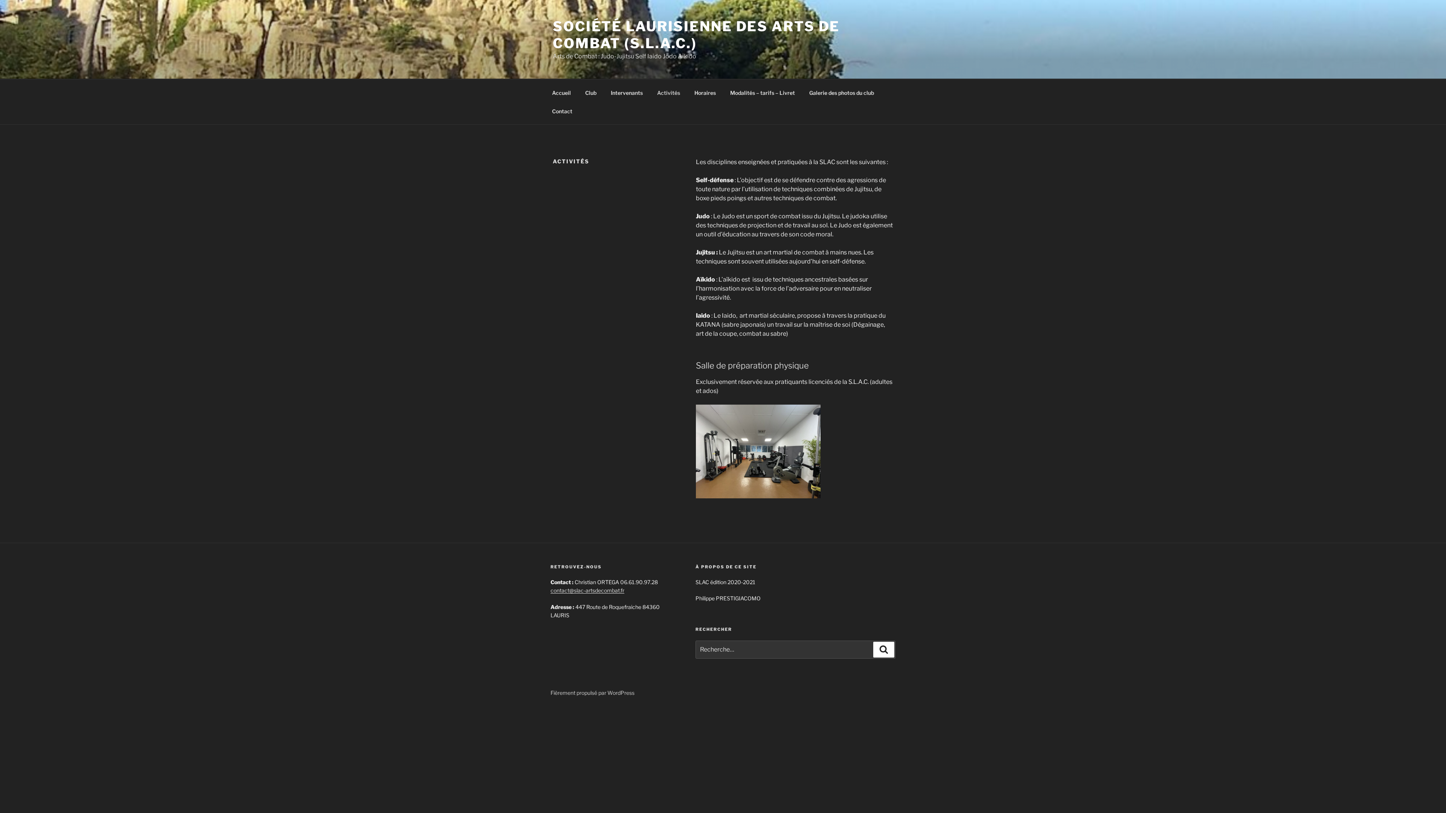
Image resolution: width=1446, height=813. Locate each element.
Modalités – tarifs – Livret (762, 93)
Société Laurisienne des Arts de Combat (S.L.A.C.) (696, 35)
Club (590, 93)
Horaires (705, 93)
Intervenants (627, 93)
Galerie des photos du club (841, 93)
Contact (562, 111)
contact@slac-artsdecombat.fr (587, 590)
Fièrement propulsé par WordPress (593, 693)
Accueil (561, 93)
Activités (668, 93)
